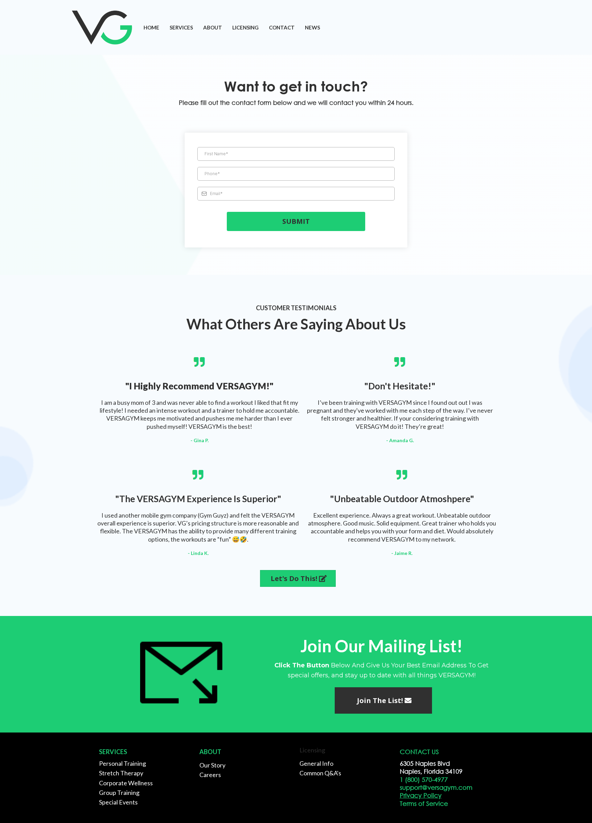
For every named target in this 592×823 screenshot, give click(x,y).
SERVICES (181, 27)
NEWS (312, 27)
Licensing (245, 27)
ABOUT (212, 27)
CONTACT (282, 27)
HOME (151, 27)
